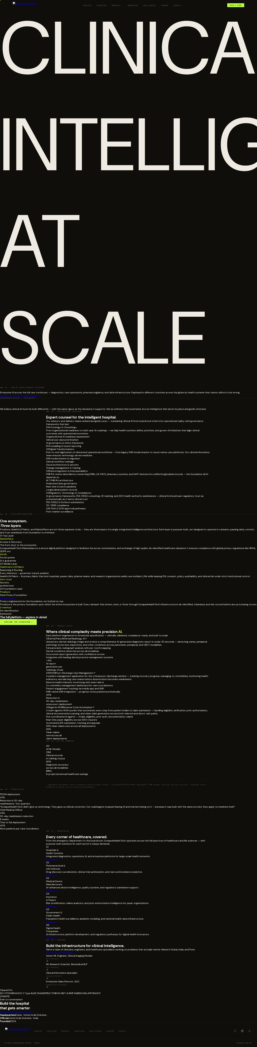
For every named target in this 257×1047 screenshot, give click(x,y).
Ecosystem (101, 6)
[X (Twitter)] (249, 1031)
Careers (164, 6)
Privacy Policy (244, 1043)
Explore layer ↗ (8, 598)
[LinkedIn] (242, 1031)
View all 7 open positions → (61, 952)
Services (87, 6)
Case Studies (149, 6)
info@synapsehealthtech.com (16, 1011)
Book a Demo (236, 5)
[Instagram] (235, 1031)
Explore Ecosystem (11, 395)
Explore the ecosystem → (18, 622)
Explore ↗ (51, 859)
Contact (177, 6)
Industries (132, 6)
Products (116, 6)
